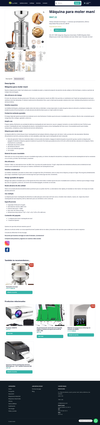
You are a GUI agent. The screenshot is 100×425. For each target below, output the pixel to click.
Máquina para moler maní (56, 37)
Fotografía (11, 391)
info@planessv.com (62, 403)
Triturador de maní (87, 37)
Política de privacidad (87, 421)
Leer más (10, 333)
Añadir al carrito (60, 30)
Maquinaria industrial (14, 396)
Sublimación (11, 406)
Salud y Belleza (12, 403)
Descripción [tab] (9, 79)
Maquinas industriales (70, 35)
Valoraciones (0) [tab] (18, 79)
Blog (33, 391)
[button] (43, 12)
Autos (10, 389)
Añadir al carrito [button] (12, 292)
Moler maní (78, 37)
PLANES (79, 35)
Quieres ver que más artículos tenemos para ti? (18, 226)
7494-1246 (60, 399)
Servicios (38, 3)
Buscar (77, 3)
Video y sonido (12, 411)
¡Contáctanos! (40, 235)
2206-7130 (60, 396)
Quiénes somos (24, 3)
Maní (88, 35)
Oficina (10, 401)
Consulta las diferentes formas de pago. (16, 232)
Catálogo (32, 3)
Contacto (45, 3)
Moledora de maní (69, 37)
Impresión (11, 394)
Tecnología (11, 408)
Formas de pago (36, 389)
